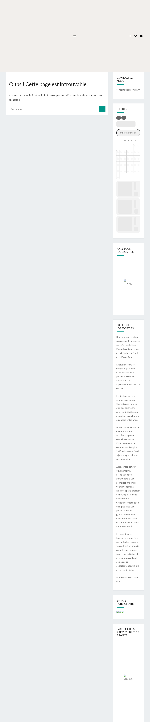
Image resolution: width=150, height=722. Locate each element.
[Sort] (123, 118)
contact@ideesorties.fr (128, 89)
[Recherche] (102, 109)
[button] (75, 36)
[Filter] (118, 118)
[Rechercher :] (57, 109)
